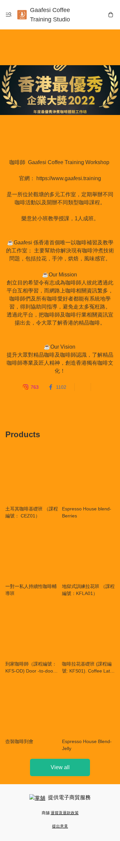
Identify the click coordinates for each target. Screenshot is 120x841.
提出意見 (60, 826)
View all (60, 767)
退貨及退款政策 (65, 813)
